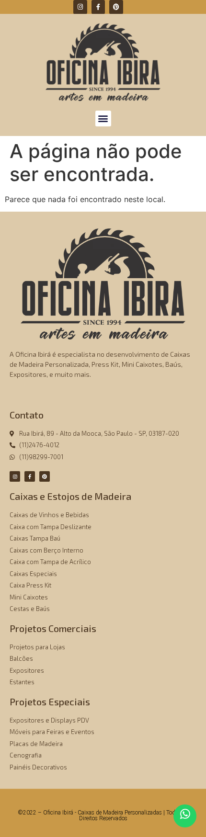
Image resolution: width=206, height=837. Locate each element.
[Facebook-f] (98, 7)
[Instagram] (80, 7)
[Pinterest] (116, 7)
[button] (103, 118)
